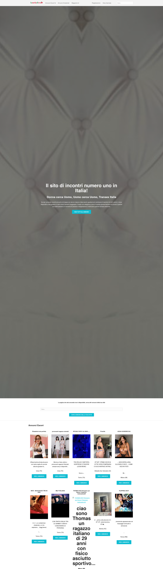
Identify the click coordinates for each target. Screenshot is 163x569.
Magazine (75, 3)
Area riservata (107, 3)
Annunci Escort (50, 3)
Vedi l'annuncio (39, 476)
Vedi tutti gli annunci (81, 212)
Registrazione (96, 3)
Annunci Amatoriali (63, 3)
